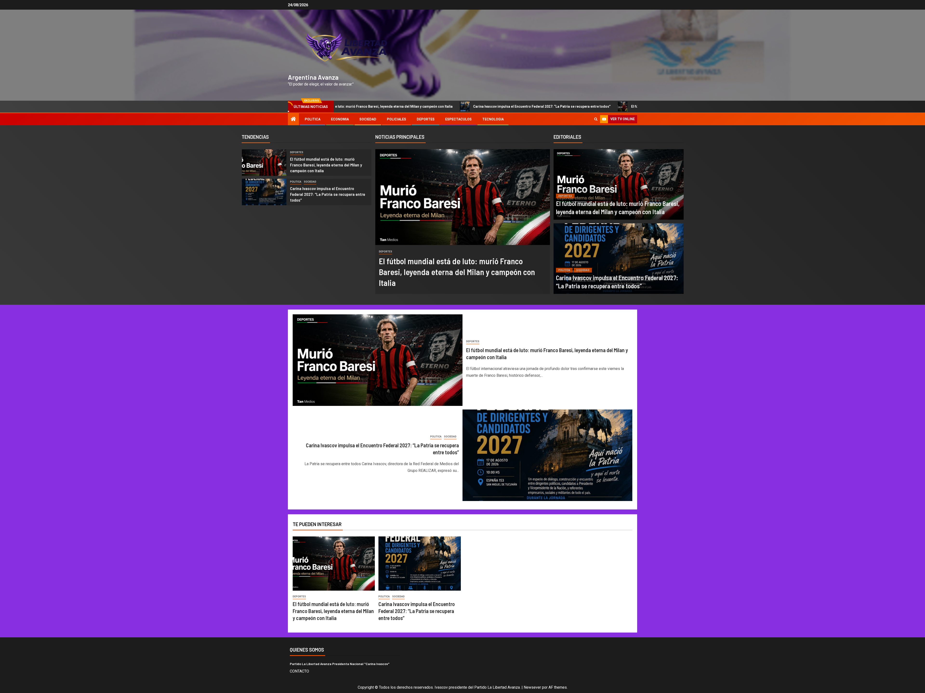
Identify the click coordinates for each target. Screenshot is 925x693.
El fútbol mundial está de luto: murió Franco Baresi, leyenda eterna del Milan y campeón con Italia (326, 164)
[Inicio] (293, 119)
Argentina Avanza (313, 77)
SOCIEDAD (367, 119)
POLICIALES (396, 119)
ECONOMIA (340, 119)
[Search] (596, 119)
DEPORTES (426, 119)
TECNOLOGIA (493, 119)
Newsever (532, 687)
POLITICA (312, 119)
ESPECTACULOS (458, 119)
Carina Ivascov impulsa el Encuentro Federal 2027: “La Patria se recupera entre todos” (503, 106)
